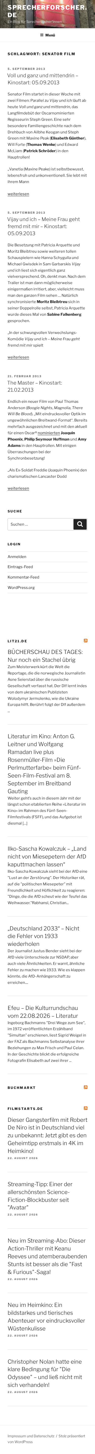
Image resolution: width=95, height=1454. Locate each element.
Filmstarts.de (25, 1109)
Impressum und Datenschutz (31, 1436)
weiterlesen (18, 194)
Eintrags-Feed (20, 567)
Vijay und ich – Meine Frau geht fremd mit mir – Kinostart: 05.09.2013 (43, 226)
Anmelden (17, 556)
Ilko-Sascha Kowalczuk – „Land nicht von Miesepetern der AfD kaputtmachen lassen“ (47, 856)
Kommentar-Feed (23, 577)
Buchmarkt (22, 1088)
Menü (50, 35)
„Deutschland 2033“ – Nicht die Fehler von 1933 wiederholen (43, 936)
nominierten (49, 433)
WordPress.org (21, 587)
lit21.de (17, 641)
